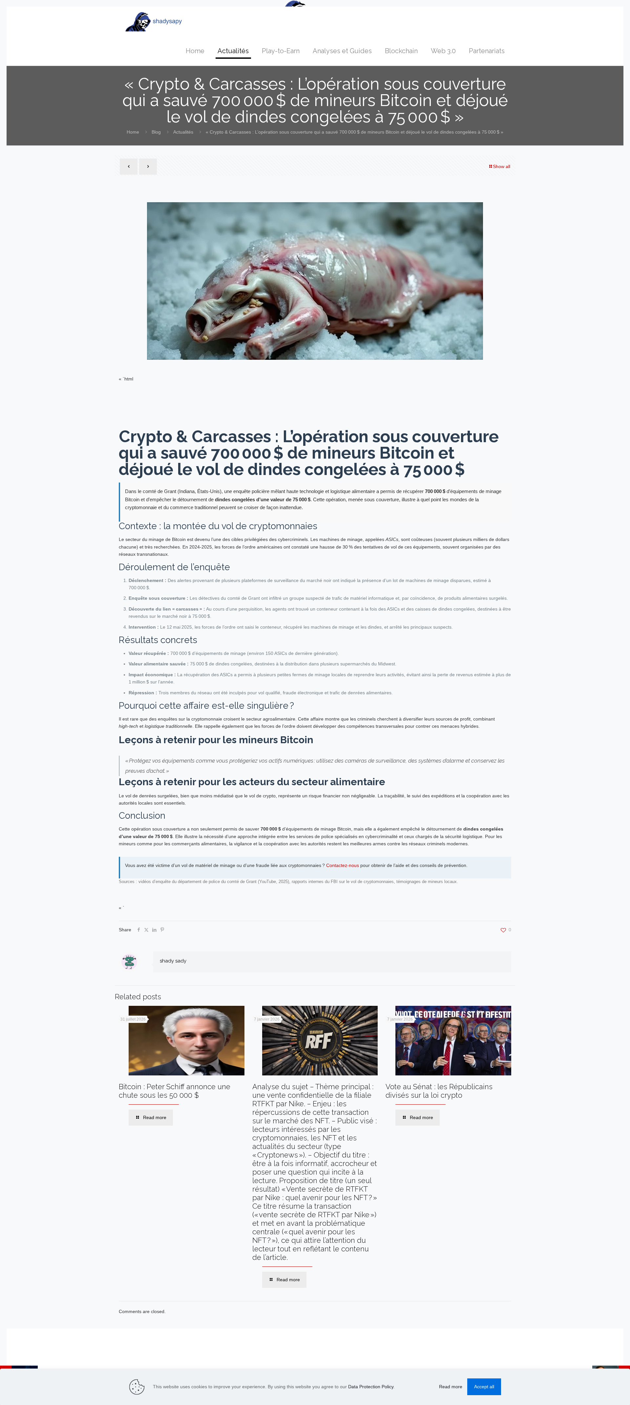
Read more (450, 1386)
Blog (156, 132)
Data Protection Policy (370, 1386)
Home (133, 132)
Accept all (484, 1386)
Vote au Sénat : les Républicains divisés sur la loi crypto (439, 1090)
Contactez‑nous (342, 865)
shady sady (173, 961)
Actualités (183, 132)
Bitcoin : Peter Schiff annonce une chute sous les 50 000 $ (174, 1090)
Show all (501, 166)
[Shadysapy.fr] (153, 21)
